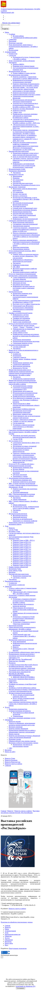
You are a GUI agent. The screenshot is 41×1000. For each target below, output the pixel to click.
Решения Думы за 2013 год (22, 542)
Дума (6, 526)
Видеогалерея (13, 50)
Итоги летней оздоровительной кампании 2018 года (23, 695)
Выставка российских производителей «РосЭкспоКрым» (20, 811)
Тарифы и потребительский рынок (20, 313)
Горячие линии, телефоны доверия (24, 359)
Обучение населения (20, 474)
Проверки (16, 178)
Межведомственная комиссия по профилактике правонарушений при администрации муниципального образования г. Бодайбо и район (21, 372)
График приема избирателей (18, 567)
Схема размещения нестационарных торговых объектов (25, 278)
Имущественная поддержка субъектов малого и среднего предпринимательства (24, 690)
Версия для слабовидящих (11, 23)
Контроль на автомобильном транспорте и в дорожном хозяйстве (25, 520)
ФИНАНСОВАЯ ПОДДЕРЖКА (24, 677)
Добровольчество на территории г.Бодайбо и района (24, 330)
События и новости (19, 357)
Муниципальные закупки (17, 71)
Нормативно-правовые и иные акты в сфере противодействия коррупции (26, 154)
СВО (10, 748)
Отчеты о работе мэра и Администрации (23, 588)
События (8, 765)
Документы (13, 62)
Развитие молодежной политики (24, 93)
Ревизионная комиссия (12, 581)
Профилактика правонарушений (24, 379)
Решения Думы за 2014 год (22, 544)
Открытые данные (15, 590)
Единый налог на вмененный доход (25, 208)
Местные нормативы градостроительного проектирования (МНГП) (25, 297)
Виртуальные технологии (18, 948)
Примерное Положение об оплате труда (26, 185)
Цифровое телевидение (21, 265)
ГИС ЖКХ (16, 267)
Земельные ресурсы (19, 283)
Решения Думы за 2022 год (22, 558)
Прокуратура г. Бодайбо (17, 661)
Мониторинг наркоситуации (22, 414)
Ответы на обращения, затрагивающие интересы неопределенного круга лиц (22, 724)
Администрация (10, 52)
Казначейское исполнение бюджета (25, 210)
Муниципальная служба (17, 169)
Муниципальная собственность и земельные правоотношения (24, 100)
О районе (12, 34)
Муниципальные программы (18, 75)
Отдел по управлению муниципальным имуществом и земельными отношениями (23, 274)
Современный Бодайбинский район (25, 37)
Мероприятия (17, 176)
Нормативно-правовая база (22, 576)
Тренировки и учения (20, 476)
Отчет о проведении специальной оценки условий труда (24, 216)
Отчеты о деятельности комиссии (24, 419)
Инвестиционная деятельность (23, 222)
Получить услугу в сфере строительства (26, 304)
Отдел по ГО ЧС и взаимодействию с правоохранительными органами (21, 465)
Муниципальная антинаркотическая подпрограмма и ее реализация (25, 394)
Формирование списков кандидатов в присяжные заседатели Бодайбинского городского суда (22, 655)
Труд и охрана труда (15, 441)
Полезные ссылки (15, 739)
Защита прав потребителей (22, 322)
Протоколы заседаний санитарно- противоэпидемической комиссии (24, 436)
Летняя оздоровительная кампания (20, 693)
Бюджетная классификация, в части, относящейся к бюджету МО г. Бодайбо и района (26, 199)
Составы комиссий (19, 347)
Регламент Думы (14, 531)
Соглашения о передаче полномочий (25, 224)
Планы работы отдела (20, 332)
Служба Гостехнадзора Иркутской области (23, 664)
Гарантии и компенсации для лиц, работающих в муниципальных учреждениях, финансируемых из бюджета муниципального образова (25, 455)
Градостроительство (15, 291)
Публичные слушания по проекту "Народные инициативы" (24, 623)
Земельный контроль (20, 517)
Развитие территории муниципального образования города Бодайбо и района (26, 84)
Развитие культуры (19, 110)
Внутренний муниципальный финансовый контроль (23, 203)
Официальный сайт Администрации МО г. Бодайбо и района (25, 592)
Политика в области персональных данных (23, 743)
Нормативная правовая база (22, 212)
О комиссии (17, 354)
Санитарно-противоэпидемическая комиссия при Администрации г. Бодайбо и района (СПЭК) (24, 432)
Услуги (7, 707)
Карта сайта (9, 943)
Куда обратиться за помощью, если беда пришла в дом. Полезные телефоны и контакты (26, 400)
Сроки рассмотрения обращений (20, 737)
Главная (3, 811)
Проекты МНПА (18, 64)
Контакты (12, 572)
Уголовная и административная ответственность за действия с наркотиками (23, 426)
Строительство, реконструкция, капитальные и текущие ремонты (24, 90)
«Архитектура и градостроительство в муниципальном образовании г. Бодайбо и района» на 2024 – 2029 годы (26, 121)
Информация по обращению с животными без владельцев (23, 260)
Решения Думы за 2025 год (22, 563)
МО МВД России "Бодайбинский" (20, 659)
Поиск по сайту (10, 752)
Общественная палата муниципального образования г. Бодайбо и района (22, 628)
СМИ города (13, 682)
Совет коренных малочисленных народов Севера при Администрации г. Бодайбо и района (23, 703)
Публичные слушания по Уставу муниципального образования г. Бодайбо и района (24, 618)
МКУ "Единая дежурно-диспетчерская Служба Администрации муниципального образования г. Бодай (23, 485)
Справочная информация (21, 364)
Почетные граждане (15, 43)
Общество (8, 586)
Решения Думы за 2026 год (22, 565)
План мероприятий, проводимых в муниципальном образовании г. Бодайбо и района (23, 46)
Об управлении (18, 180)
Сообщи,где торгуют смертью (23, 421)
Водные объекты (18, 469)
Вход (6, 945)
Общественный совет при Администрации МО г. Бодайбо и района (24, 636)
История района (18, 36)
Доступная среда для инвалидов (20, 672)
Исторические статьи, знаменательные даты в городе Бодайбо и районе (26, 507)
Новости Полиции (11, 760)
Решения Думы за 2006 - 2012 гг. (24, 540)
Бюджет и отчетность (20, 196)
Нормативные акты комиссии (23, 391)
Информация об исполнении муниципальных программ (22, 81)
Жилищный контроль (20, 515)
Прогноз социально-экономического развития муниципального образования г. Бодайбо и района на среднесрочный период (26, 242)
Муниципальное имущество (22, 281)
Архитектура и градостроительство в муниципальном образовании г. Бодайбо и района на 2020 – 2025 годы (26, 105)
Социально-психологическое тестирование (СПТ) (22, 388)
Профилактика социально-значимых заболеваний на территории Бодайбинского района (25, 115)
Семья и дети (17, 112)
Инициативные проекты (21, 249)
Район (7, 32)
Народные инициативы (21, 247)
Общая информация (19, 499)
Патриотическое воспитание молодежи (26, 341)
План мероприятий (19, 641)
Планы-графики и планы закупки (24, 73)
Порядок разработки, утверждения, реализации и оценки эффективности (25, 77)
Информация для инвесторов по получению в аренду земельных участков (24, 288)
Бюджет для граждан (20, 194)
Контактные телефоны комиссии (24, 409)
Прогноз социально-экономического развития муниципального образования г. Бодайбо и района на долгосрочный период (26, 235)
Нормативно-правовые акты (22, 293)
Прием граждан (14, 734)
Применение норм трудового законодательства (23, 461)
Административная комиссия (19, 345)
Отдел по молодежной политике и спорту (23, 323)
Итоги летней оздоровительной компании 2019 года (23, 699)
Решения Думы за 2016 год (22, 547)
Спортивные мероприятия (22, 339)
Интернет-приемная (15, 727)
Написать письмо (15, 721)
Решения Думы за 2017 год (22, 549)
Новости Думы (10, 758)
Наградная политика (16, 625)
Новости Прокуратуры (12, 762)
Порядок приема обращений (18, 728)
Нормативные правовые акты (23, 363)
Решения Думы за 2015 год (22, 545)
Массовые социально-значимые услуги (22, 718)
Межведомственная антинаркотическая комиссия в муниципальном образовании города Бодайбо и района (23, 382)
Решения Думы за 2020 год (22, 554)
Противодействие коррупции (19, 151)
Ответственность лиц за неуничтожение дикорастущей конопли (26, 417)
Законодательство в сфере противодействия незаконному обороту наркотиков (26, 405)
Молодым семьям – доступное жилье (25, 87)
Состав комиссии (18, 423)
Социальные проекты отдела (22, 343)
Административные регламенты (20, 711)
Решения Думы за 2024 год (22, 561)
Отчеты (15, 361)
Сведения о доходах (19, 577)
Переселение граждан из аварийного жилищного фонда (21, 523)
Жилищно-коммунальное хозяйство (25, 272)
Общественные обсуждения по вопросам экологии (23, 605)
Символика (13, 39)
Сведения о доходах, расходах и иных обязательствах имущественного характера (25, 160)
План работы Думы (15, 570)
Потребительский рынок (21, 320)
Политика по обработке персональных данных (17, 922)
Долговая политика (19, 206)
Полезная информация (20, 492)
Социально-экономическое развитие (21, 220)
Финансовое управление (17, 187)
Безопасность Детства (20, 368)
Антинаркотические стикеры (23, 386)
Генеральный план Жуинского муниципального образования (23, 306)
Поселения (12, 41)
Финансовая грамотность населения (21, 640)
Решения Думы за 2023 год (22, 560)
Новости (12, 528)
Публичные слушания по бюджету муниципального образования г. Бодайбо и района (24, 600)
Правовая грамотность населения (24, 482)
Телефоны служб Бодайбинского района (22, 688)
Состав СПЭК (17, 439)
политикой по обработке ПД (25, 986)
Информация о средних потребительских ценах (21, 315)
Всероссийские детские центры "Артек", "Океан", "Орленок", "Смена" (26, 326)
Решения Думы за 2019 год (22, 553)
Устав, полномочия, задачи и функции (22, 61)
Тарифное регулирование (21, 318)
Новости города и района (13, 764)
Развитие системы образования (23, 109)
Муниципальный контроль (18, 514)
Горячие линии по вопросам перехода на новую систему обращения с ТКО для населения (25, 256)
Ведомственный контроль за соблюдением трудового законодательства (22, 449)
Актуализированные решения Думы (21, 537)
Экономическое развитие (21, 226)
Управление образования (17, 171)
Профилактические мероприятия (24, 396)
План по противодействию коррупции (26, 156)
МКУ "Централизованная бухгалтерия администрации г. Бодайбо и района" (22, 495)
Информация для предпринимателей (25, 219)
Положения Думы (15, 569)
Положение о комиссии (17, 585)
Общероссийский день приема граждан (22, 741)
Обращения (9, 720)
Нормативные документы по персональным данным (22, 745)
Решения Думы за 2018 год (22, 551)
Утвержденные (18, 716)
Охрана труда (17, 444)
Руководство (13, 53)
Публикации (17, 355)
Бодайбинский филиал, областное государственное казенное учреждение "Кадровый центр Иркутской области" (22, 668)
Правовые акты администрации (23, 66)
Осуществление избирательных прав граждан (24, 652)
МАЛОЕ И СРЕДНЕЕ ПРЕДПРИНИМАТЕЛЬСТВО (19, 674)
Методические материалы (21, 366)
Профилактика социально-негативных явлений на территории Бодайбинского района (26, 336)
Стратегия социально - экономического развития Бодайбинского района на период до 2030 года (26, 229)
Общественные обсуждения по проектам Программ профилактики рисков (25, 609)
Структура (12, 55)
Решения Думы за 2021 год (22, 556)
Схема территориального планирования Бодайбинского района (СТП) (26, 301)
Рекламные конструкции (21, 284)
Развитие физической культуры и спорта (26, 94)
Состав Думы (13, 529)
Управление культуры (16, 174)
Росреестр (12, 663)
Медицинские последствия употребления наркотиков (22, 411)
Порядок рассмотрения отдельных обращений (24, 736)
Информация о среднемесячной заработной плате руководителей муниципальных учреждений (24, 165)
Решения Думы (14, 538)
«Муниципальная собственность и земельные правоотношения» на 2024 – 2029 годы (26, 126)
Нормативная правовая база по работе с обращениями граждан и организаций (22, 731)
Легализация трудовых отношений (24, 446)
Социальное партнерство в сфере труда (26, 442)
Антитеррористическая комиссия (20, 478)
